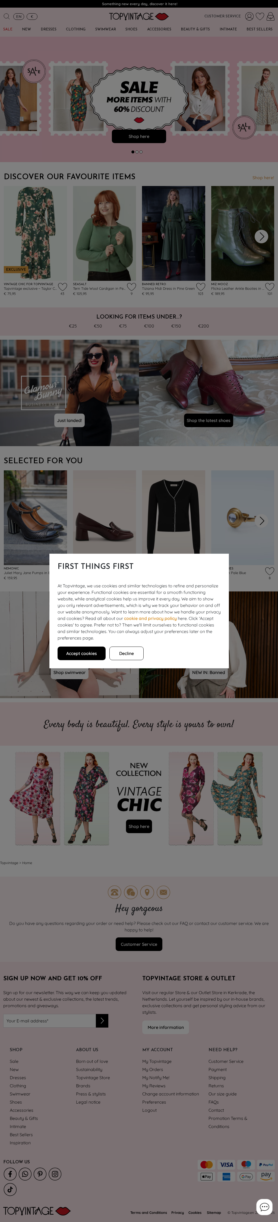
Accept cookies (81, 653)
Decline (126, 653)
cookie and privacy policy (150, 618)
